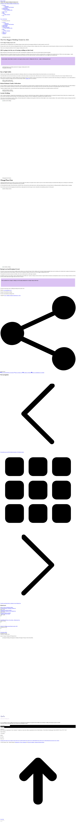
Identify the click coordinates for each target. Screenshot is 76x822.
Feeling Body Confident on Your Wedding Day (8, 611)
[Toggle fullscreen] (2, 820)
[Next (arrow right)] (1, 821)
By (14, 295)
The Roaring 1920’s (3, 632)
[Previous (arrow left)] (0, 821)
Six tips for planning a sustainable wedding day (8, 608)
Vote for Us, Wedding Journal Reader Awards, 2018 (8, 626)
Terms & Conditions (31, 742)
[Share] (1, 820)
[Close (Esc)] (0, 820)
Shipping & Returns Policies (39, 742)
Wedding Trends (9, 295)
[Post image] (6, 607)
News (5, 295)
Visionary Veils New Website (5, 613)
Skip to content (2, 0)
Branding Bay (17, 742)
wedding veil (28, 78)
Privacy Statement (23, 742)
